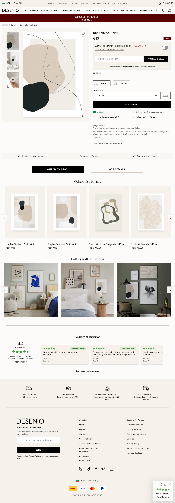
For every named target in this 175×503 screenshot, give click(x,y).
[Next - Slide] (170, 217)
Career (82, 434)
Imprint (82, 429)
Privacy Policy (126, 66)
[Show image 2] (13, 61)
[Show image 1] (13, 41)
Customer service (135, 424)
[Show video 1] (13, 80)
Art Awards (84, 456)
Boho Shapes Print (28, 25)
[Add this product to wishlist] (83, 33)
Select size (98, 90)
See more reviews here (87, 371)
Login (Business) (86, 461)
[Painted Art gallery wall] (144, 290)
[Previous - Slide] (4, 217)
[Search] (158, 10)
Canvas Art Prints (71, 10)
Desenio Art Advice (135, 420)
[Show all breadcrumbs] (5, 25)
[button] (166, 95)
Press (81, 424)
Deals (115, 10)
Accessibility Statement (90, 443)
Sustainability (85, 439)
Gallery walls (128, 10)
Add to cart (132, 104)
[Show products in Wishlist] (164, 10)
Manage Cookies (134, 453)
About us (83, 420)
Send (38, 450)
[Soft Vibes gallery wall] (88, 290)
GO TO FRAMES (117, 169)
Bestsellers (31, 10)
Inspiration (146, 10)
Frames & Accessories (96, 10)
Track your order (134, 429)
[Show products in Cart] (170, 10)
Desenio (95, 495)
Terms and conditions (136, 434)
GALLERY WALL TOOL (58, 169)
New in (44, 10)
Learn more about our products (107, 143)
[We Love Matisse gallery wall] (31, 290)
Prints (54, 10)
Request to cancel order (138, 448)
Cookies (130, 439)
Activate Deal (156, 59)
